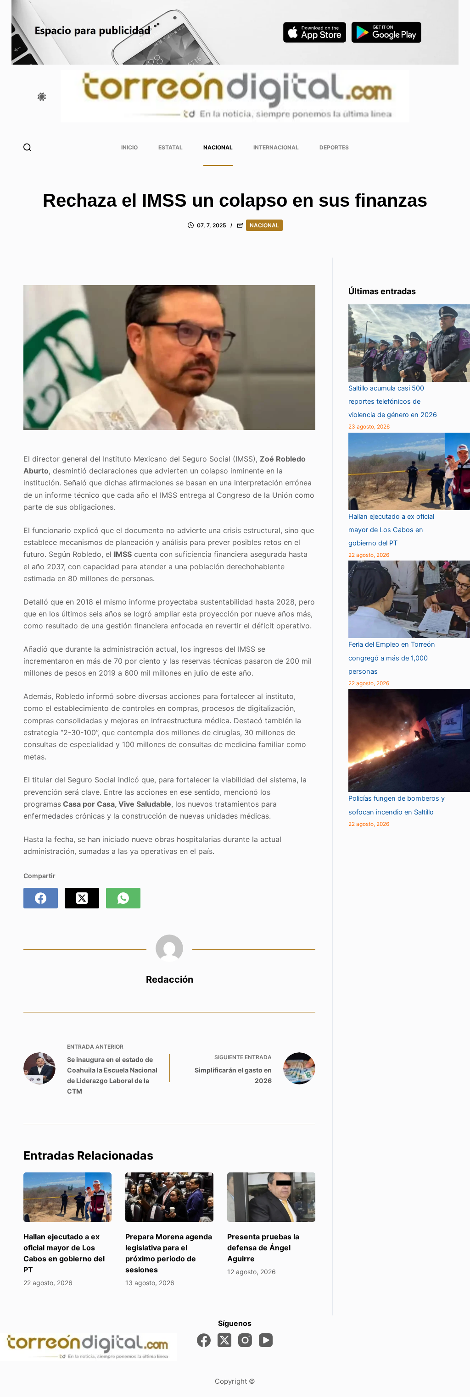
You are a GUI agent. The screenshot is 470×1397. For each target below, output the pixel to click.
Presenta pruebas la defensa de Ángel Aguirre (263, 1247)
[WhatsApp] (123, 898)
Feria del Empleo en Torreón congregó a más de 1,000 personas (391, 657)
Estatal (170, 147)
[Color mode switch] (41, 96)
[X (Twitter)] (82, 898)
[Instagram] (245, 1340)
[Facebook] (40, 898)
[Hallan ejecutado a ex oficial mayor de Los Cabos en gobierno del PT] (67, 1197)
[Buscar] (27, 147)
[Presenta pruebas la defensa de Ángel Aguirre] (271, 1197)
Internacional (276, 147)
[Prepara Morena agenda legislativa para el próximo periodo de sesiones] (169, 1197)
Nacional (218, 147)
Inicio (129, 147)
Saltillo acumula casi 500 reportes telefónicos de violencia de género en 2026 (392, 401)
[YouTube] (266, 1340)
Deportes (334, 147)
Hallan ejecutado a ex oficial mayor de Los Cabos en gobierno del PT (391, 529)
